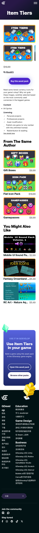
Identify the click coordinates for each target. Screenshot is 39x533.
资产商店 (5, 443)
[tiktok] (17, 521)
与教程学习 (19, 416)
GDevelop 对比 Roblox (24, 456)
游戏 (3, 417)
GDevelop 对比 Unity (23, 453)
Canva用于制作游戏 (23, 477)
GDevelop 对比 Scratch (24, 466)
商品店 (4, 451)
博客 (3, 420)
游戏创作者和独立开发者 (25, 424)
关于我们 (5, 468)
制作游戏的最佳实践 (23, 431)
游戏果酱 (18, 438)
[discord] (3, 513)
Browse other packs (19, 375)
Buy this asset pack (19, 81)
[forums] (8, 513)
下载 (3, 427)
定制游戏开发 (20, 445)
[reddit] (12, 521)
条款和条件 (6, 454)
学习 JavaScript (21, 413)
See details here (9, 133)
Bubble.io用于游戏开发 (24, 473)
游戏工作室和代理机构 (24, 427)
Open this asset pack (19, 367)
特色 (3, 413)
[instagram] (7, 521)
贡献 (3, 424)
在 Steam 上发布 (21, 434)
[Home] (3, 3)
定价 (3, 447)
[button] (35, 3)
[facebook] (2, 521)
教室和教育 (19, 409)
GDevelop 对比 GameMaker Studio (23, 461)
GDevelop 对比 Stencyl (24, 470)
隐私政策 (5, 458)
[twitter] (22, 521)
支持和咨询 (19, 449)
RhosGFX (10, 72)
